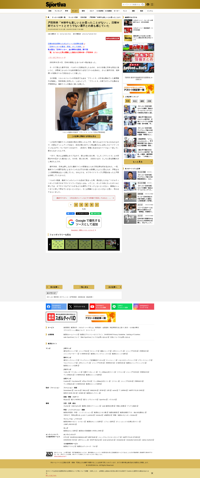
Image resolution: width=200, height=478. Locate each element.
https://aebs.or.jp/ (60, 456)
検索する (142, 5)
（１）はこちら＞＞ (56, 57)
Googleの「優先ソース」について (82, 230)
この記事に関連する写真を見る (84, 136)
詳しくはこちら (51, 475)
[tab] (66, 11)
